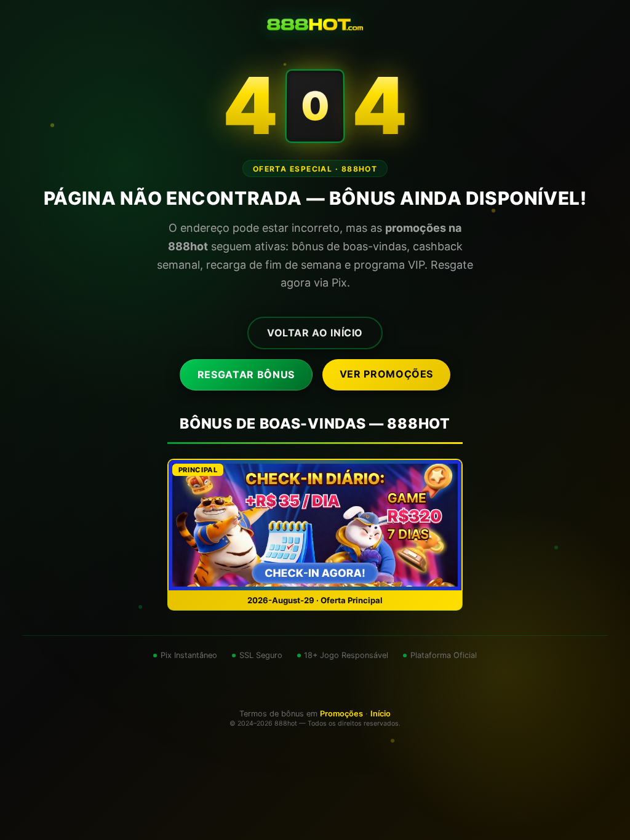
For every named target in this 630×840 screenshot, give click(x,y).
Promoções (341, 713)
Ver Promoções (386, 374)
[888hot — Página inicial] (315, 24)
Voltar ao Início (315, 333)
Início (380, 713)
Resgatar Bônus (246, 374)
